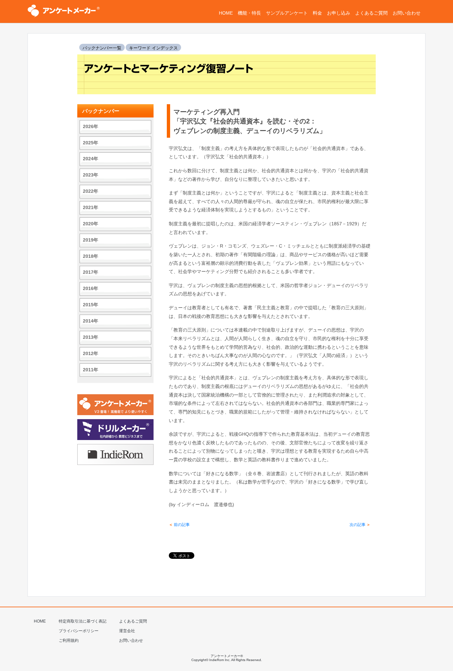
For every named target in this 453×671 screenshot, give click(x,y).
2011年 (90, 369)
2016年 (90, 288)
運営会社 (127, 631)
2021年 (90, 207)
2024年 (90, 158)
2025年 (90, 142)
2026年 (90, 126)
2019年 (90, 240)
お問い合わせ (131, 640)
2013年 (90, 337)
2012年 (90, 353)
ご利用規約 (69, 640)
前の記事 (179, 524)
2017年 (90, 272)
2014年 (90, 321)
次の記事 (360, 524)
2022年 (90, 191)
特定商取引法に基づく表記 (82, 621)
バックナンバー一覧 (102, 47)
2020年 (90, 223)
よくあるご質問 (133, 621)
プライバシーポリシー (78, 631)
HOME (40, 621)
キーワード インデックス (153, 47)
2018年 (90, 256)
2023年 (90, 175)
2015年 (90, 304)
